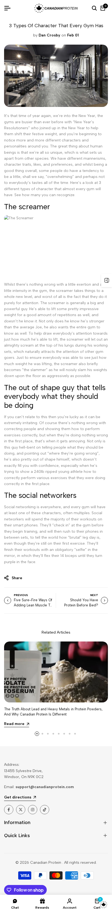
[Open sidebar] (106, 280)
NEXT (94, 595)
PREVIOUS (21, 595)
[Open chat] (103, 904)
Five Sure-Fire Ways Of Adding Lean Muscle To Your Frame (33, 605)
